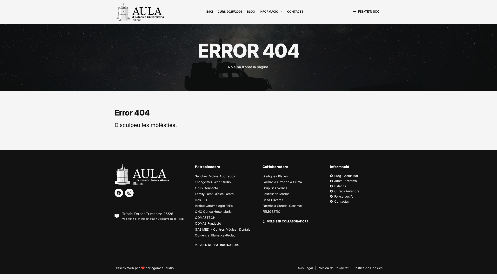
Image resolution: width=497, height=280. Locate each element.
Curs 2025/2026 (230, 11)
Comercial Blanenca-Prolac (215, 235)
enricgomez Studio (160, 268)
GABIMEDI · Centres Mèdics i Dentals (222, 229)
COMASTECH (205, 218)
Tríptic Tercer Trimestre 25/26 (147, 214)
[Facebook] (119, 193)
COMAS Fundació (208, 223)
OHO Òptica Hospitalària (213, 212)
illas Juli (201, 200)
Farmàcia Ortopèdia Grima (282, 182)
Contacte (295, 11)
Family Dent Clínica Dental (214, 194)
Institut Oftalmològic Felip (214, 206)
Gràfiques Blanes (275, 176)
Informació (269, 11)
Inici (209, 11)
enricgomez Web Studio (213, 182)
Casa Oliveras (272, 200)
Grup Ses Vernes (274, 188)
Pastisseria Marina (275, 194)
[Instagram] (129, 193)
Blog (251, 11)
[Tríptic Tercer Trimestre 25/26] (117, 216)
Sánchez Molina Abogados (215, 176)
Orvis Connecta (206, 188)
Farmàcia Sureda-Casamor (282, 206)
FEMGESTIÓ (271, 212)
